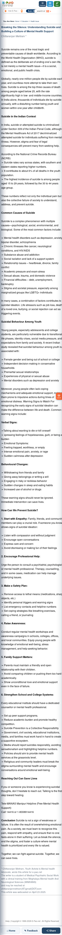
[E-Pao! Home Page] (8, 4)
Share (52, 930)
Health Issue (35, 21)
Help (7, 921)
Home (17, 21)
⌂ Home (11, 930)
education (24, 21)
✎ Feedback (31, 930)
